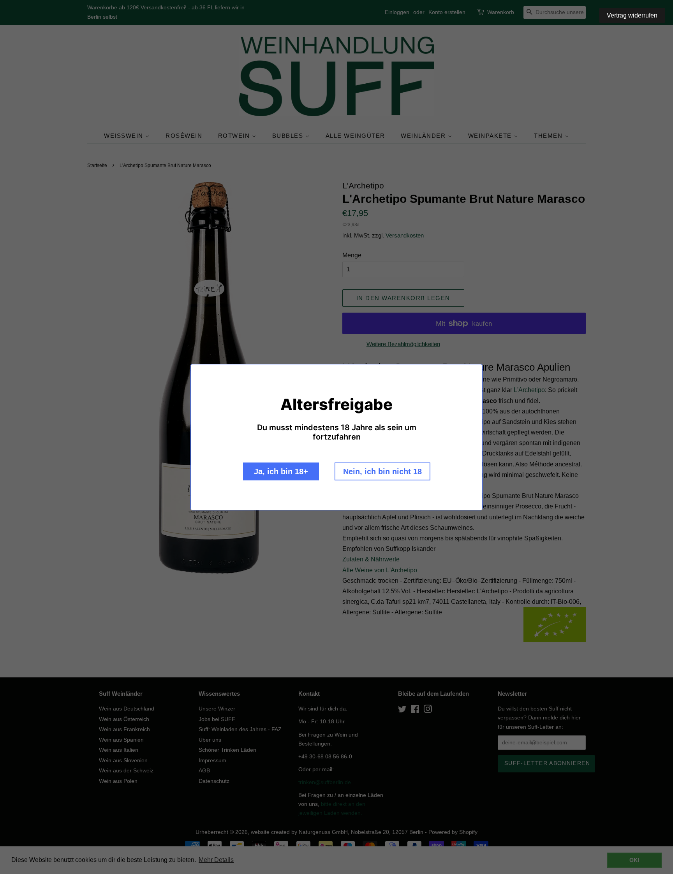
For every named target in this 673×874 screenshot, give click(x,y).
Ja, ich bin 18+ (281, 471)
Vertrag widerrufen (632, 15)
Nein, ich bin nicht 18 (382, 471)
